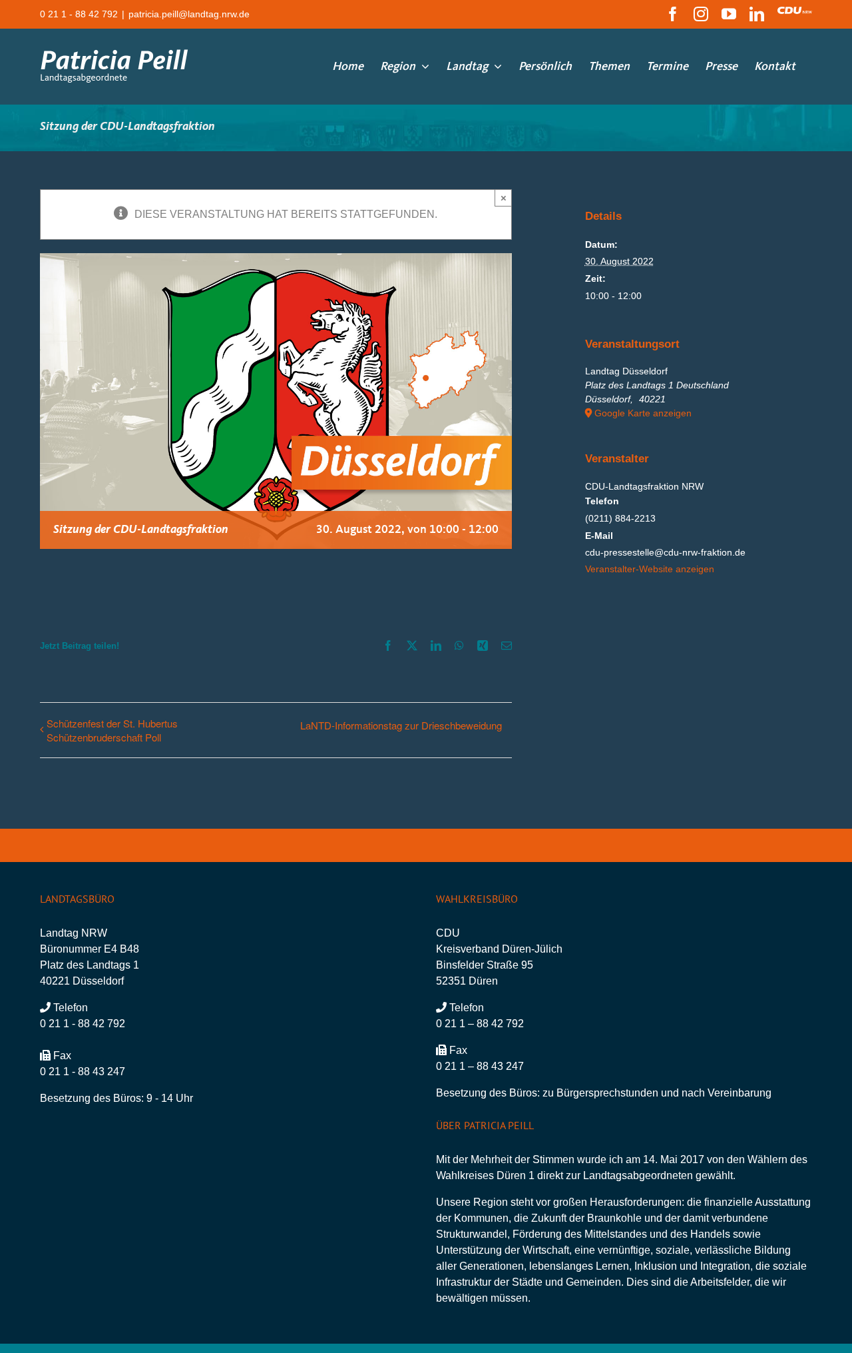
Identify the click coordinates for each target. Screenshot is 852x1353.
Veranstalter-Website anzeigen (649, 569)
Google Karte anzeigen (643, 413)
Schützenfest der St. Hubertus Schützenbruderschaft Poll (112, 730)
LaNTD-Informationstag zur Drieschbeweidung (401, 725)
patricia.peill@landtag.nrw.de (189, 14)
